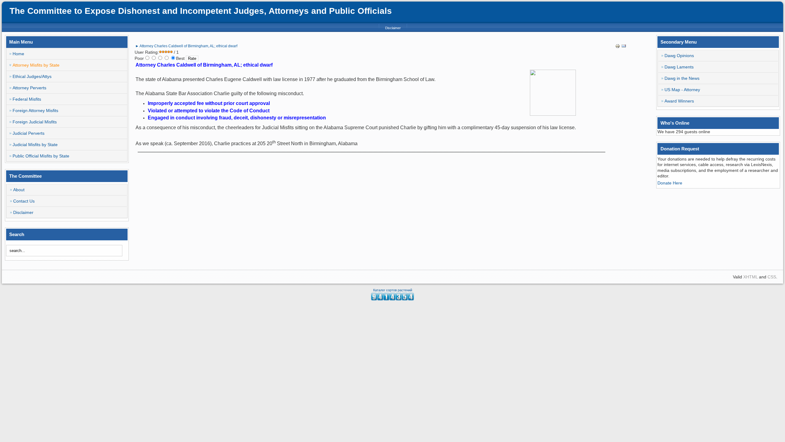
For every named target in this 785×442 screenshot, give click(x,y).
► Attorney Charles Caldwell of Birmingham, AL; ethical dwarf (186, 46)
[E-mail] (623, 47)
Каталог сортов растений (392, 290)
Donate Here (669, 182)
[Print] (617, 47)
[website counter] (392, 299)
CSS (772, 276)
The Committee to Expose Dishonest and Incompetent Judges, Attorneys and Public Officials (201, 11)
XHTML (750, 276)
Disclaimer (393, 28)
